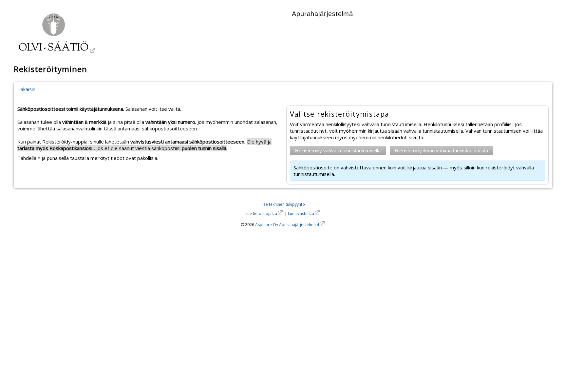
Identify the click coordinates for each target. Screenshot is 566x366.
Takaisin (26, 89)
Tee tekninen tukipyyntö (283, 204)
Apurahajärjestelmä (322, 13)
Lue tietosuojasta (261, 213)
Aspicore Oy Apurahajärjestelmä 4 (287, 224)
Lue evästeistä (301, 213)
